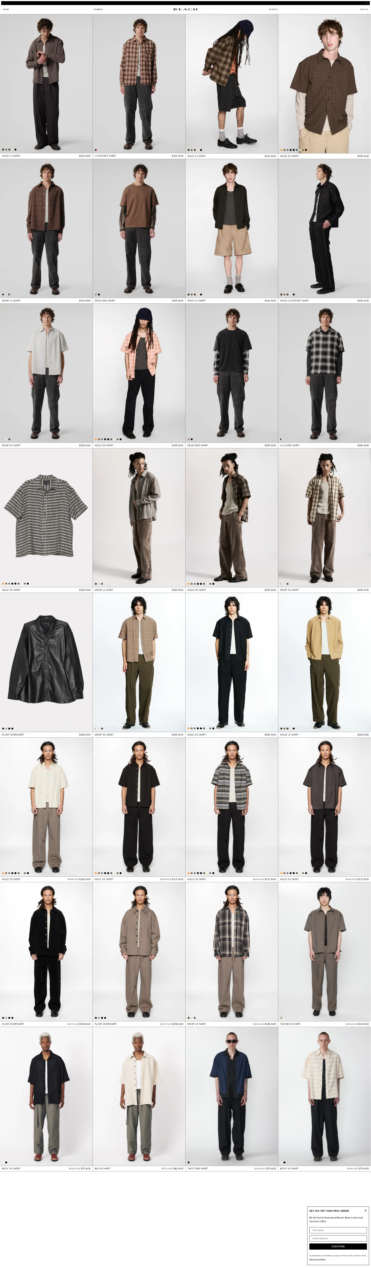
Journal (98, 9)
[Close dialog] (365, 1210)
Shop (6, 9)
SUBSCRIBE (338, 1246)
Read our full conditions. (317, 1259)
